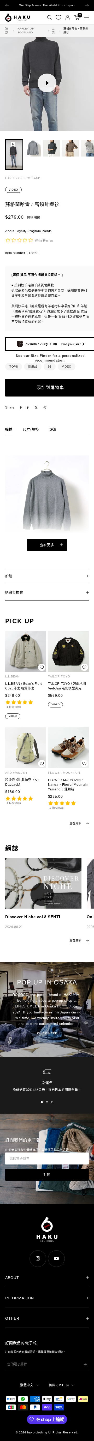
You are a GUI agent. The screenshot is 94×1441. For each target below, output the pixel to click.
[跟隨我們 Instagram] (38, 1258)
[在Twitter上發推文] (36, 407)
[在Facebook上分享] (21, 407)
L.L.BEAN (12, 676)
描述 (9, 429)
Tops (13, 366)
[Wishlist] (58, 17)
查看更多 (47, 545)
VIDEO (13, 189)
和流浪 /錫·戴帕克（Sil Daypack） (22, 782)
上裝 (53, 30)
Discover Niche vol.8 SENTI (32, 917)
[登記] (85, 1364)
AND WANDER (16, 772)
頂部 (6, 30)
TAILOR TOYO (59, 676)
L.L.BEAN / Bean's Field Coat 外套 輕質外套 (24, 686)
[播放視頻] (47, 83)
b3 (49, 366)
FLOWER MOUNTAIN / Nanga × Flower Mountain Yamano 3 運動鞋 (68, 784)
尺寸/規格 (31, 429)
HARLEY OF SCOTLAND (25, 30)
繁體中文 (26, 1385)
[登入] (67, 17)
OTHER (12, 1318)
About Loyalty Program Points (28, 231)
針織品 (32, 366)
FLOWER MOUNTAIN (64, 772)
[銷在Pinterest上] (28, 407)
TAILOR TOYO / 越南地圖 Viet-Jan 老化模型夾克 (67, 686)
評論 (53, 429)
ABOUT (12, 1278)
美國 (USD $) (59, 1385)
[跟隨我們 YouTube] (56, 1258)
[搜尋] (49, 17)
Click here (47, 1033)
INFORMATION (19, 1298)
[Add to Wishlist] (41, 667)
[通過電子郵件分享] (44, 407)
